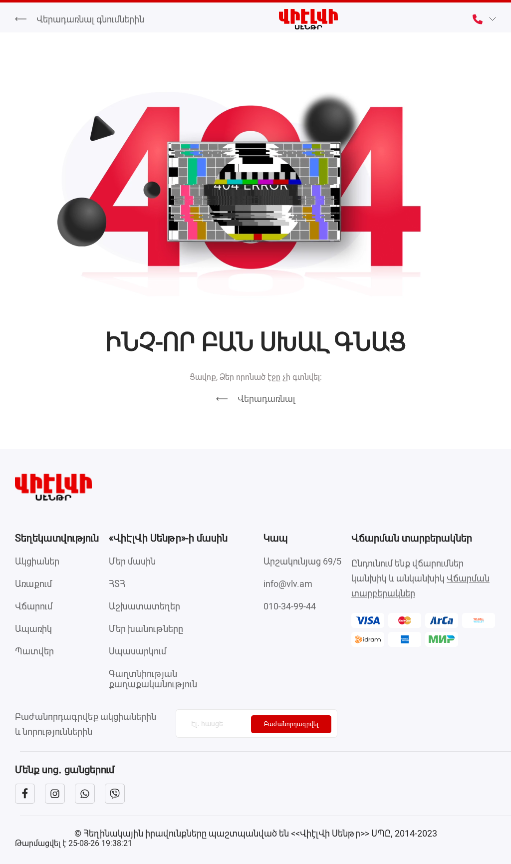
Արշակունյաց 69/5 (302, 561)
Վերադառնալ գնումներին (90, 19)
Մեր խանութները (146, 628)
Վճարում (33, 606)
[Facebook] (25, 794)
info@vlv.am (287, 583)
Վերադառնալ (266, 398)
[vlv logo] (255, 487)
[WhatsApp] (85, 794)
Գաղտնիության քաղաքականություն (153, 678)
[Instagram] (55, 794)
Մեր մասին (132, 561)
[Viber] (115, 794)
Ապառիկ (33, 628)
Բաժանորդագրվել (291, 724)
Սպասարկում (137, 651)
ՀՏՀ (117, 583)
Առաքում (33, 583)
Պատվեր (34, 651)
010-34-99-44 (289, 606)
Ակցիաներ (37, 561)
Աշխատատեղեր (144, 606)
